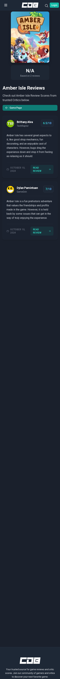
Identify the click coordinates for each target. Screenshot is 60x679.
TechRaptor (23, 126)
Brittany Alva (25, 122)
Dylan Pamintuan (27, 187)
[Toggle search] (46, 6)
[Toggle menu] (6, 5)
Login (54, 5)
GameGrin (22, 191)
